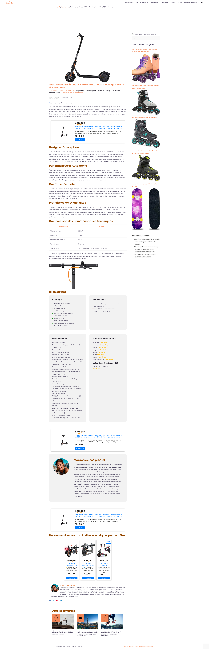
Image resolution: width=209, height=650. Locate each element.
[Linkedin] (61, 600)
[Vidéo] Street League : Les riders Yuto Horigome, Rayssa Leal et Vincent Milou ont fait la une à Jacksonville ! (111, 633)
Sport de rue (79, 92)
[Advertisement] (104, 21)
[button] (197, 2)
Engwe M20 (80, 91)
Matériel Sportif (91, 91)
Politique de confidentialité (146, 646)
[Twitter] (53, 600)
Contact (126, 646)
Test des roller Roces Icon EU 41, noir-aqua (144, 117)
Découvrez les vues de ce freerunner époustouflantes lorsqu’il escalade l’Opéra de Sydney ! (63, 632)
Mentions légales (133, 646)
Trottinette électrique (104, 91)
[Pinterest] (57, 600)
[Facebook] (50, 600)
